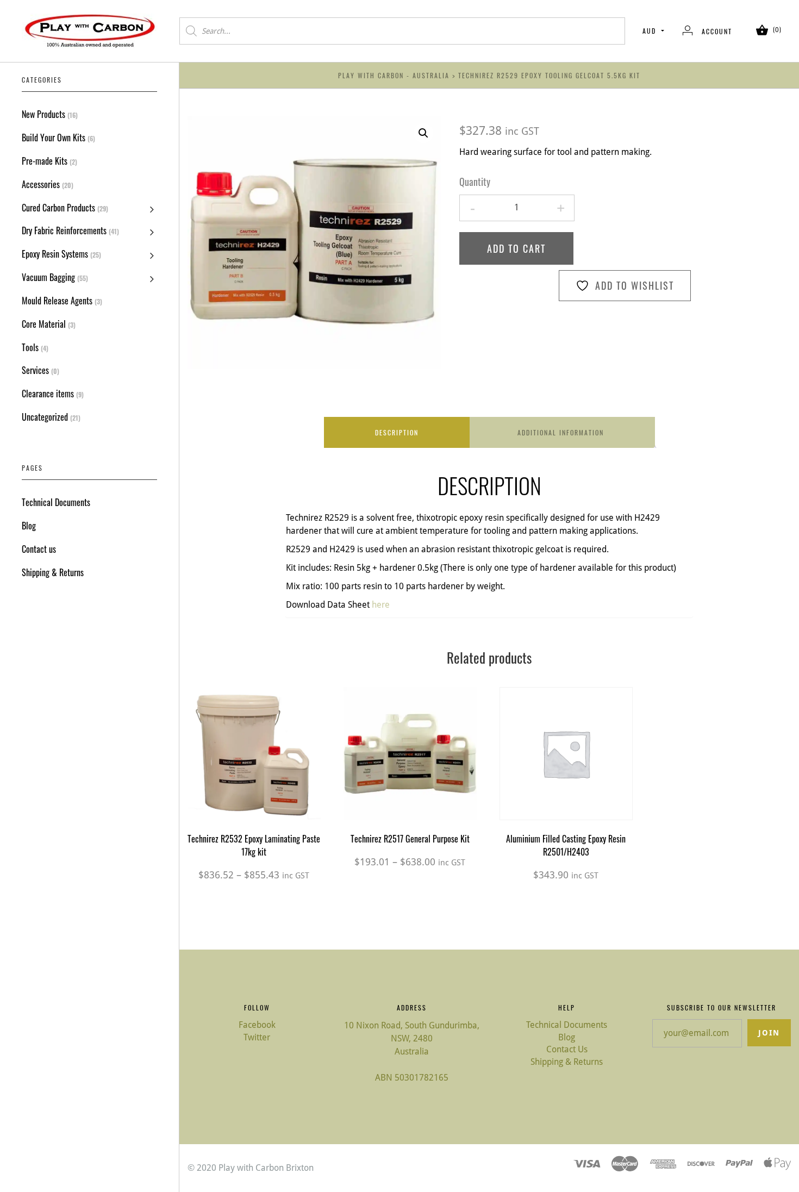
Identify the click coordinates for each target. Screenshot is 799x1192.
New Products (43, 114)
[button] (423, 133)
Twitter (257, 1037)
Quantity (474, 182)
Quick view (253, 733)
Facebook (257, 1025)
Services (35, 370)
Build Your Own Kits (53, 137)
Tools (30, 347)
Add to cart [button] (566, 766)
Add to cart (516, 248)
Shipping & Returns (53, 572)
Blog (29, 525)
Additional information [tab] (560, 432)
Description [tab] (397, 432)
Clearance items (48, 393)
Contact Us (567, 1049)
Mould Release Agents (57, 300)
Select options (254, 766)
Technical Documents (56, 502)
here (381, 605)
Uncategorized (45, 416)
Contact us (39, 549)
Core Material (44, 323)
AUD (649, 30)
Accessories (41, 184)
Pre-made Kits (44, 160)
